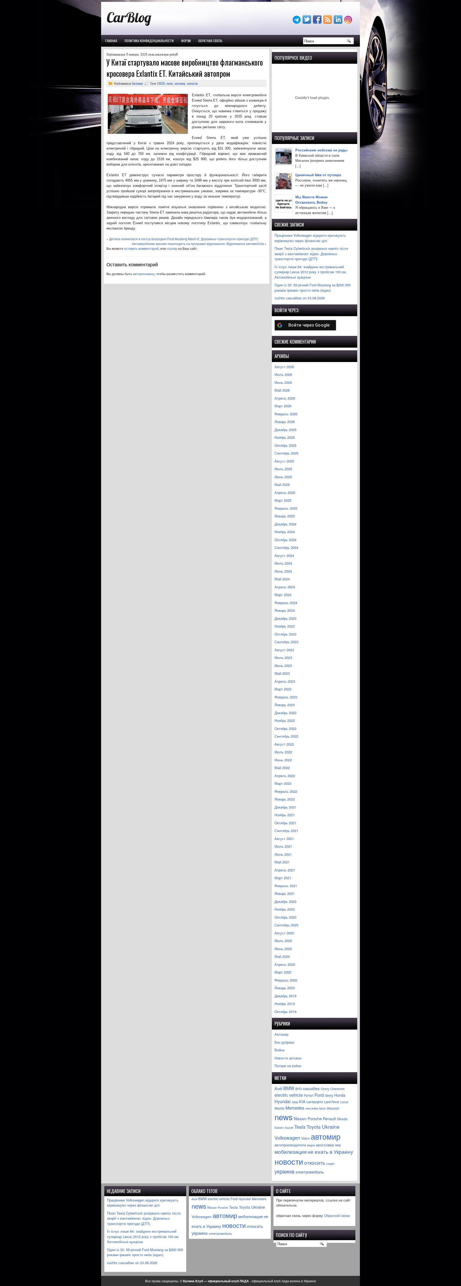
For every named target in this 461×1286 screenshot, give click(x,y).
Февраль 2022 (286, 791)
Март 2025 (283, 500)
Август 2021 (284, 838)
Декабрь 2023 (285, 618)
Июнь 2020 (283, 948)
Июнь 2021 (283, 854)
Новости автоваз (288, 1057)
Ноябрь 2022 (285, 720)
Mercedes (294, 1108)
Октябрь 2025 (285, 445)
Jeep (295, 1102)
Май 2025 (282, 484)
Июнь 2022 (283, 759)
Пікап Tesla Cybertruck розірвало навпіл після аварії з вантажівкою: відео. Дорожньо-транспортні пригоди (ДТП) (311, 253)
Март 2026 (283, 405)
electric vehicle (289, 1095)
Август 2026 (284, 366)
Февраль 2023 (286, 697)
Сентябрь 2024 (286, 547)
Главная (111, 40)
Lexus (344, 1102)
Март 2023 (283, 689)
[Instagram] (348, 22)
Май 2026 (282, 390)
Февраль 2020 (286, 980)
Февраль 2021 (286, 885)
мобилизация (291, 1151)
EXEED (161, 83)
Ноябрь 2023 (285, 626)
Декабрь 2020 (285, 901)
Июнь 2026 (283, 382)
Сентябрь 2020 (286, 924)
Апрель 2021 (285, 870)
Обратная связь (210, 40)
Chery (325, 1089)
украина (284, 1171)
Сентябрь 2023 (286, 641)
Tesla (299, 1126)
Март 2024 (283, 594)
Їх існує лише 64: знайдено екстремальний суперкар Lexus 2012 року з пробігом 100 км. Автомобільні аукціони (311, 272)
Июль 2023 (283, 657)
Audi (278, 1088)
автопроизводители (290, 1145)
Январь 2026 (285, 421)
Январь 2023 (285, 704)
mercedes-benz (315, 1108)
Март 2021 (283, 877)
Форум (186, 40)
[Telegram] (297, 22)
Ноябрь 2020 (285, 909)
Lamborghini (315, 1102)
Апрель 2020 (285, 964)
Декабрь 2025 (285, 429)
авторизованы (144, 273)
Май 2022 (282, 767)
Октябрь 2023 (285, 634)
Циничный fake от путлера (318, 174)
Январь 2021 (285, 893)
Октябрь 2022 (285, 728)
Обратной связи (337, 1215)
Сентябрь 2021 (286, 830)
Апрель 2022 (285, 775)
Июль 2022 (283, 751)
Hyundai (283, 1101)
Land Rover (331, 1102)
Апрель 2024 (285, 586)
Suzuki (289, 1128)
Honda (339, 1095)
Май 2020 (282, 956)
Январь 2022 (285, 799)
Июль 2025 (283, 468)
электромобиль (309, 1172)
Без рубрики (284, 1042)
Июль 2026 (283, 374)
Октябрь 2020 (285, 917)
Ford (319, 1095)
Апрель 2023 (285, 681)
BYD (298, 1088)
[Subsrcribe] (328, 22)
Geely (329, 1095)
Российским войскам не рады (321, 149)
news (169, 83)
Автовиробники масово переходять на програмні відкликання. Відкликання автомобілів (198, 243)
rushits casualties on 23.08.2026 (300, 297)
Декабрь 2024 (285, 524)
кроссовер (325, 1144)
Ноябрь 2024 (285, 531)
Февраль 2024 (286, 602)
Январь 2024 (285, 610)
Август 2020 (284, 932)
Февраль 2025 (286, 508)
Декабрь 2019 (285, 995)
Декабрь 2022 (285, 712)
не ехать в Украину (330, 1151)
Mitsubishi (333, 1108)
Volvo (305, 1138)
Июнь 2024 (283, 571)
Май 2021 (282, 862)
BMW (288, 1088)
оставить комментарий (141, 248)
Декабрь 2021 (285, 807)
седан (330, 1164)
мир (338, 1145)
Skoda (342, 1118)
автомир (179, 83)
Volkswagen (287, 1137)
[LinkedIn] (338, 22)
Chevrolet (337, 1088)
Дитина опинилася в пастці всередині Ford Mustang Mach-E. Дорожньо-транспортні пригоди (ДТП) (183, 238)
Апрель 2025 (285, 492)
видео (311, 1145)
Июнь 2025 (283, 476)
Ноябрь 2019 (285, 1003)
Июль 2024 (283, 563)
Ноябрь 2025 (285, 437)
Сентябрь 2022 (286, 736)
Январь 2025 (285, 516)
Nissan (300, 1118)
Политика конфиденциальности (149, 40)
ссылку (172, 248)
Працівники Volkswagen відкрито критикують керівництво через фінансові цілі (310, 238)
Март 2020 (283, 972)
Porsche (315, 1118)
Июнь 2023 (283, 665)
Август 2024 (284, 555)
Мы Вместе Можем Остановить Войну (311, 199)
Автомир (137, 83)
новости (192, 83)
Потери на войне (288, 1065)
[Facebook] (318, 22)
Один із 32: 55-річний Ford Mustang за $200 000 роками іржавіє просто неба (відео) (313, 287)
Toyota (314, 1126)
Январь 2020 (285, 987)
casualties (311, 1088)
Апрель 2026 (285, 398)
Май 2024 (282, 578)
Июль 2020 (283, 940)
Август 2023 (284, 649)
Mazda (279, 1108)
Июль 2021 (283, 846)
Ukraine (331, 1126)
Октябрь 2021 (285, 822)
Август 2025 (284, 461)
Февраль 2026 (286, 413)
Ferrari (308, 1095)
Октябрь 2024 (285, 539)
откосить (314, 1162)
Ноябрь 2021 (285, 814)
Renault (329, 1118)
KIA (302, 1101)
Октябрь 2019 (285, 1011)
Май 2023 (282, 673)
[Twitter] (307, 22)
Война (279, 1049)
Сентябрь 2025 (286, 453)
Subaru (279, 1128)
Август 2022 (284, 744)
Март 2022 (283, 783)
